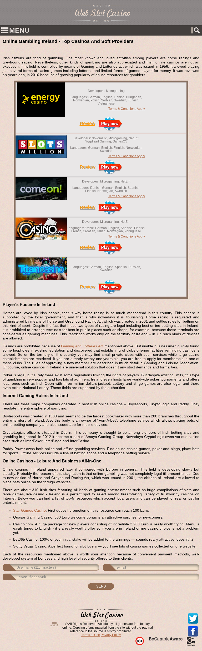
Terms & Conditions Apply (126, 108)
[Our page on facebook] (193, 631)
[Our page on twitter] (193, 618)
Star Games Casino (29, 510)
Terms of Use (90, 635)
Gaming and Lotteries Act (82, 346)
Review (87, 123)
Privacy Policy (111, 635)
